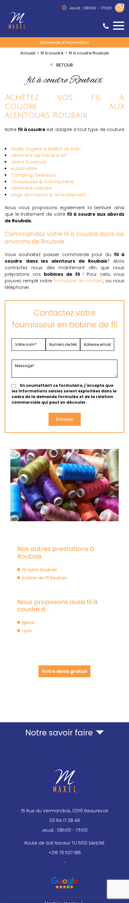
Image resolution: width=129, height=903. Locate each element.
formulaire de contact (78, 281)
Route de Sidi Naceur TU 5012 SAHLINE (64, 843)
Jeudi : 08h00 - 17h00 (65, 830)
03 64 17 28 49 (64, 820)
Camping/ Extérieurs (33, 175)
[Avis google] (65, 880)
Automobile (24, 168)
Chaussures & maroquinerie (42, 182)
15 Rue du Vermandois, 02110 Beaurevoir (64, 811)
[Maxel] (64, 21)
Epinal (28, 622)
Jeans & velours (28, 162)
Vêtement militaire (31, 188)
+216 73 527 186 (65, 853)
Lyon (27, 631)
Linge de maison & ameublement (48, 195)
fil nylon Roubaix (39, 570)
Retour (64, 65)
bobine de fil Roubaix (44, 578)
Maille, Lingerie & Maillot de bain (46, 149)
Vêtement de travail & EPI (38, 155)
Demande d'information (64, 42)
